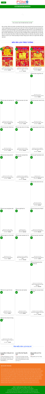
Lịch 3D (20, 376)
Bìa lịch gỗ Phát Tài (22, 230)
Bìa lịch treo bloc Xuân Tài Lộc (37, 122)
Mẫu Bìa (26, 378)
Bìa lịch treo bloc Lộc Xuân (22, 122)
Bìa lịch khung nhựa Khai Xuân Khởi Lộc (37, 285)
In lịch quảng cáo (15, 376)
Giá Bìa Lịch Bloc (20, 374)
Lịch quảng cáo (13, 378)
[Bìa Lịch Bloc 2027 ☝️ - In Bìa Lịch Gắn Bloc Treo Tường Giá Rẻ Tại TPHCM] (22, 2)
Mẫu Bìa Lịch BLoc (38, 378)
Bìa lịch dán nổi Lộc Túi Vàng (22, 149)
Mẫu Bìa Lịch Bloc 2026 (5, 380)
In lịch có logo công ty (39, 374)
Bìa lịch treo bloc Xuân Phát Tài (37, 257)
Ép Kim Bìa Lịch (36, 382)
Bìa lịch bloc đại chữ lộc (37, 68)
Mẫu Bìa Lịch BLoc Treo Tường (15, 380)
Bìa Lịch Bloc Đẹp (31, 369)
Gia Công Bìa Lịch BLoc (12, 374)
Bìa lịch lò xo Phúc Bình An (7, 257)
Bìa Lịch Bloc (9, 369)
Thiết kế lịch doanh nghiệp (27, 382)
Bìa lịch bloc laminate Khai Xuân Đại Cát (22, 178)
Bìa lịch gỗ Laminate (19, 371)
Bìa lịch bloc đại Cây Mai (22, 312)
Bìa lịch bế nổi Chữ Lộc (37, 203)
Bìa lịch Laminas (27, 371)
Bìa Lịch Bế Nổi (37, 369)
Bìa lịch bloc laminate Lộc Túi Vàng (22, 258)
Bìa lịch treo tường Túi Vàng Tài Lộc (7, 340)
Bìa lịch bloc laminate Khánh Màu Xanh (37, 313)
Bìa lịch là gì (33, 371)
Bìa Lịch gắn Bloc (12, 371)
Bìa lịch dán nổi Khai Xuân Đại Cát (22, 69)
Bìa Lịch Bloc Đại (24, 369)
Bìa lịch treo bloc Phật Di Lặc (7, 149)
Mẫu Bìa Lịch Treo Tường (26, 380)
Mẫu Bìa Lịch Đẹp (4, 382)
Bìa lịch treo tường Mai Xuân (7, 230)
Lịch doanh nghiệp (38, 376)
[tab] (22, 23)
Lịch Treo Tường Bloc (20, 378)
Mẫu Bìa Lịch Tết (35, 380)
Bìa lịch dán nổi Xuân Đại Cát (7, 122)
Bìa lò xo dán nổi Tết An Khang (7, 68)
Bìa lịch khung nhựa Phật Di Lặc (37, 230)
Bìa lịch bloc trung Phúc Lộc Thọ (38, 95)
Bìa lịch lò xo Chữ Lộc (7, 312)
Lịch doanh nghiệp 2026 (5, 378)
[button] (3, 3)
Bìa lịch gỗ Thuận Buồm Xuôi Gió (37, 177)
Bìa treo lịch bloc (4, 374)
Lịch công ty (24, 376)
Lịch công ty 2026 (31, 376)
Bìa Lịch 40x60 (3, 369)
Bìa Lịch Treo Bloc (39, 371)
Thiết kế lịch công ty (18, 382)
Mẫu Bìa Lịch (31, 378)
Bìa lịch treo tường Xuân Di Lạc (7, 177)
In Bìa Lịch (26, 374)
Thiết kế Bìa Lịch (11, 382)
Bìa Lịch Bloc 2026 (16, 369)
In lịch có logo (31, 374)
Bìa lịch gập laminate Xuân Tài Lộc (37, 150)
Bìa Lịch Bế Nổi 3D (4, 371)
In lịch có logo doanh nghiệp (6, 376)
